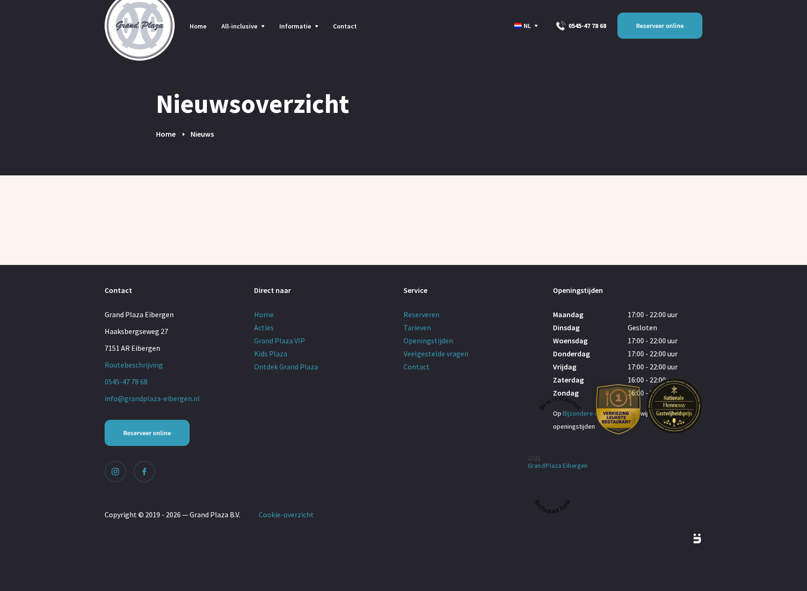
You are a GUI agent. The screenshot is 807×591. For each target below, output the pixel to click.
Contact (345, 26)
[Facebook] (144, 471)
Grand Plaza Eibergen (558, 465)
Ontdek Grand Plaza (286, 366)
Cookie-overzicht (286, 514)
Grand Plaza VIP (279, 340)
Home (198, 26)
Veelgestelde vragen (436, 353)
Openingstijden (428, 340)
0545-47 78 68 (586, 25)
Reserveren (421, 314)
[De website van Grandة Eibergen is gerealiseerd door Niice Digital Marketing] (686, 538)
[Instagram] (115, 471)
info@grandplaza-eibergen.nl (152, 398)
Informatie (295, 26)
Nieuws (202, 134)
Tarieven (417, 327)
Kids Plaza (270, 353)
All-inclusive (239, 26)
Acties (264, 327)
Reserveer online (660, 25)
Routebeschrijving (134, 364)
